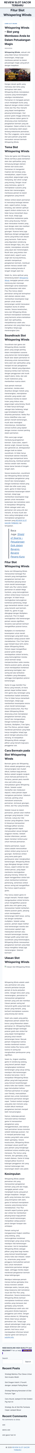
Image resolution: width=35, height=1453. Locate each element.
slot (3, 1425)
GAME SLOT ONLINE (11, 23)
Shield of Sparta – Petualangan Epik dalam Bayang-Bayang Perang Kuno (18, 545)
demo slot (6, 1430)
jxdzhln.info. (9, 1337)
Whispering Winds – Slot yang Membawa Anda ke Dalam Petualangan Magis (17, 36)
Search (5, 1358)
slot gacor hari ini (9, 1435)
